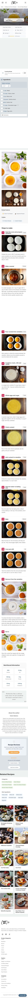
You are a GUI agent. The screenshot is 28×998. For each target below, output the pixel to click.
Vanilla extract (19, 794)
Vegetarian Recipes (20, 213)
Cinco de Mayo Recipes (7, 781)
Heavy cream (4, 794)
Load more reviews (14, 767)
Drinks (2, 949)
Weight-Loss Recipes (5, 961)
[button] (25, 2)
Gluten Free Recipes (8, 213)
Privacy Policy (4, 985)
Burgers (3, 952)
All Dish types (4, 954)
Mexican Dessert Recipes (7, 787)
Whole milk (12, 794)
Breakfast (3, 941)
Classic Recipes (17, 781)
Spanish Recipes (18, 220)
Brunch (2, 943)
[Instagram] (2, 934)
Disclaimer (3, 987)
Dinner (2, 945)
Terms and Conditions (6, 983)
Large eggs (20, 797)
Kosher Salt (4, 797)
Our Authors (3, 979)
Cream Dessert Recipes (7, 784)
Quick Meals (4, 969)
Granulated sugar (12, 797)
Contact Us (3, 981)
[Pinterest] (6, 934)
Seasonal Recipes (5, 965)
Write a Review (14, 752)
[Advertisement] (14, 53)
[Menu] (2, 2)
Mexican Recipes (7, 220)
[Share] (6, 2)
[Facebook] (9, 934)
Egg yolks (4, 800)
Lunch (2, 947)
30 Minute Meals (4, 963)
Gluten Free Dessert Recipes (20, 784)
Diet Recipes (4, 967)
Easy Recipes (4, 971)
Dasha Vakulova (9, 20)
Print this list (5, 115)
